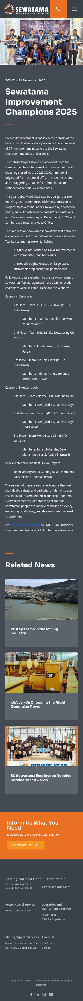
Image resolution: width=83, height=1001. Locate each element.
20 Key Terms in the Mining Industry (34, 631)
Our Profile (48, 943)
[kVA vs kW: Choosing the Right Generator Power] (41, 672)
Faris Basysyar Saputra (25, 525)
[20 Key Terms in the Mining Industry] (41, 599)
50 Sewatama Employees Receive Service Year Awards (41, 778)
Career (46, 947)
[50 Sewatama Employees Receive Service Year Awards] (41, 745)
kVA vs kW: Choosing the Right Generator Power (38, 705)
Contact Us (22, 845)
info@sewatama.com (57, 886)
